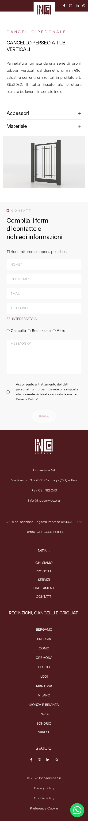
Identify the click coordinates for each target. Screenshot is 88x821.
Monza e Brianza (44, 705)
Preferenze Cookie (44, 808)
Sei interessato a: (22, 319)
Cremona (44, 658)
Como (44, 648)
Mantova (44, 686)
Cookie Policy (44, 798)
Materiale (17, 126)
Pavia (44, 714)
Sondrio (44, 724)
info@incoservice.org (44, 501)
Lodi (44, 677)
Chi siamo (44, 563)
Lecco (44, 667)
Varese (44, 732)
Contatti (44, 597)
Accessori (18, 113)
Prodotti (44, 571)
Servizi (44, 580)
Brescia (44, 639)
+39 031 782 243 (44, 490)
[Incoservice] (44, 10)
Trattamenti (44, 588)
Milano (44, 695)
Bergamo (44, 630)
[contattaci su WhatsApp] (77, 810)
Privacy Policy (26, 399)
